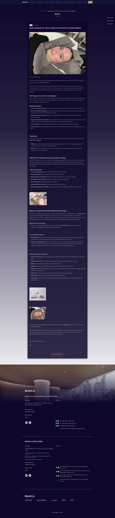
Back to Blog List (57, 354)
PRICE (64, 500)
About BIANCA (42, 500)
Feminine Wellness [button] (72, 2)
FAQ (72, 500)
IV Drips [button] (64, 2)
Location (54, 500)
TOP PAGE (28, 500)
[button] (110, 23)
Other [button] (85, 2)
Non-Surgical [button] (58, 2)
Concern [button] (46, 2)
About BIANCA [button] (32, 2)
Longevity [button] (80, 2)
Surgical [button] (52, 2)
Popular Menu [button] (40, 2)
